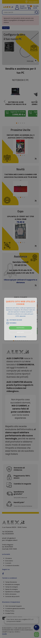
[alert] (20, 319)
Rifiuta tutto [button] (20, 332)
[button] (20, 319)
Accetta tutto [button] (20, 327)
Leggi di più (23, 316)
